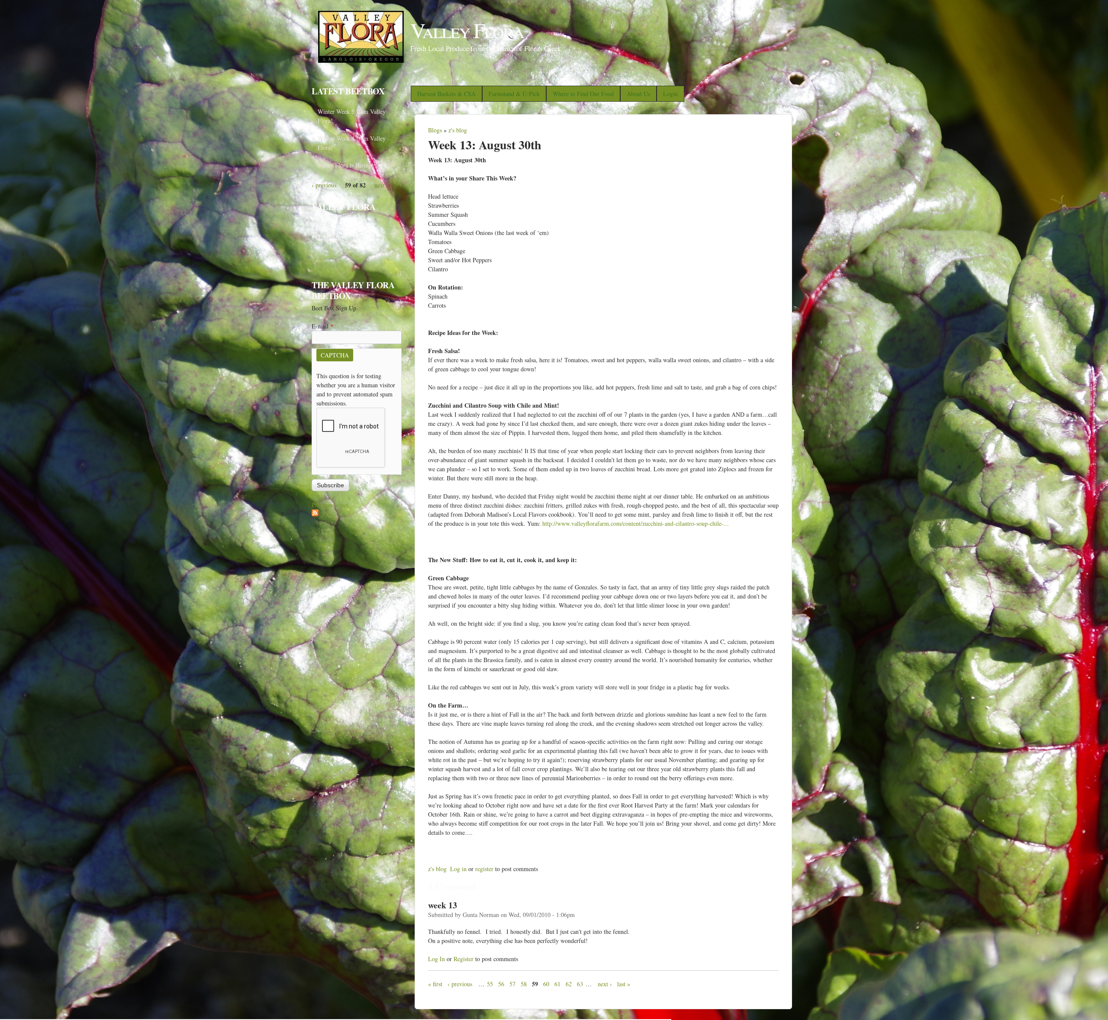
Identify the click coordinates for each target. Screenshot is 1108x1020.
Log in (458, 869)
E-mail (322, 326)
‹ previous (460, 984)
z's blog (457, 130)
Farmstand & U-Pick (514, 94)
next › (605, 984)
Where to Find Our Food (583, 94)
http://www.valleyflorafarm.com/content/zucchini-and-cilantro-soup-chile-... (635, 523)
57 (512, 984)
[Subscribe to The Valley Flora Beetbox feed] (315, 514)
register (484, 869)
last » (623, 984)
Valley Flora (467, 30)
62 (569, 984)
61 (557, 984)
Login (670, 94)
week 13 (442, 905)
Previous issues (330, 505)
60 (546, 984)
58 (524, 984)
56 (501, 984)
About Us (638, 94)
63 (580, 984)
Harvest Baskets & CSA (446, 94)
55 (490, 984)
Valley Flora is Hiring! (346, 165)
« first (435, 984)
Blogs (435, 130)
